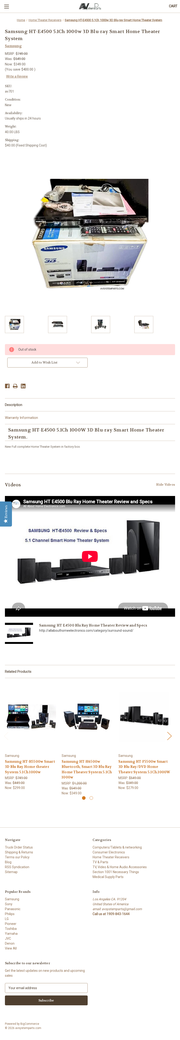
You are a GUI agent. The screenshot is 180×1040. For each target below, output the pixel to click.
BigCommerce (29, 1023)
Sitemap (11, 872)
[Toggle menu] (6, 6)
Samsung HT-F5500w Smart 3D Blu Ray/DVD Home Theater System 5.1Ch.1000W (144, 766)
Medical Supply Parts (108, 877)
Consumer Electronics (109, 852)
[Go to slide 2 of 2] (91, 798)
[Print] (15, 386)
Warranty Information (21, 418)
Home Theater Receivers (111, 857)
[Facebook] (7, 386)
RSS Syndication (17, 867)
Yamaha (11, 933)
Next (169, 736)
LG (7, 919)
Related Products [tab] (18, 671)
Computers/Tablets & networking (117, 847)
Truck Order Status (19, 847)
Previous (6, 736)
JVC (8, 938)
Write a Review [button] (17, 76)
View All (11, 948)
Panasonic (12, 909)
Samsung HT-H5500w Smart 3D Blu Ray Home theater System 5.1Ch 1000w (30, 766)
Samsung (12, 899)
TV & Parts (100, 862)
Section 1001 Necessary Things (116, 872)
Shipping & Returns (19, 852)
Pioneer (10, 924)
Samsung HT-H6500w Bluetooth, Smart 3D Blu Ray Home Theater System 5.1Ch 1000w (87, 769)
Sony (8, 904)
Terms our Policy (17, 857)
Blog (8, 862)
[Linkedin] (23, 386)
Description (13, 405)
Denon (10, 943)
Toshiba (11, 929)
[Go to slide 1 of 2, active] (84, 798)
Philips (10, 914)
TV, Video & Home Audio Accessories (120, 867)
